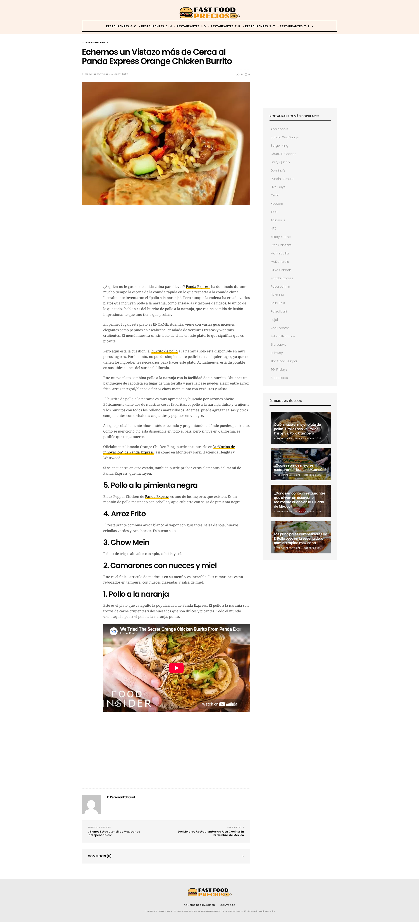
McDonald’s (280, 261)
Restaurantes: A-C (121, 26)
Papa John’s (280, 286)
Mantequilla (280, 253)
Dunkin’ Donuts (282, 179)
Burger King (279, 145)
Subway (277, 353)
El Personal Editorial (95, 74)
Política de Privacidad (199, 905)
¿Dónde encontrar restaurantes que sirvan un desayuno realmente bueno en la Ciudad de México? (300, 500)
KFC (273, 228)
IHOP (274, 212)
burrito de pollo (164, 351)
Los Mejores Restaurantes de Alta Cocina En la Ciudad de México (211, 833)
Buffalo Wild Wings (285, 137)
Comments (100, 856)
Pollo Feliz (278, 303)
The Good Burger (284, 361)
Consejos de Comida (95, 42)
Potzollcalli (279, 311)
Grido (275, 195)
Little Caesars (281, 245)
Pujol (274, 320)
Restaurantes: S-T (260, 26)
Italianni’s (278, 220)
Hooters (277, 203)
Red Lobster (280, 328)
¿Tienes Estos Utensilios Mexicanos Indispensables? (114, 833)
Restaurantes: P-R (225, 26)
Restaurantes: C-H (156, 26)
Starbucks (278, 344)
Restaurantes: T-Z (294, 26)
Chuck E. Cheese (283, 154)
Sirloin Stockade (283, 336)
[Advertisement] (176, 249)
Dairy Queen (280, 162)
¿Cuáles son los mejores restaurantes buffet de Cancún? (300, 467)
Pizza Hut (277, 295)
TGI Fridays (279, 369)
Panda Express (198, 287)
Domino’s (278, 170)
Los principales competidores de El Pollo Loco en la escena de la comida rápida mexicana (300, 538)
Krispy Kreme (281, 237)
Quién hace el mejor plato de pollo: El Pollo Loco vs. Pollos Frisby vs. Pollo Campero (297, 429)
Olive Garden (281, 270)
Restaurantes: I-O (191, 26)
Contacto (227, 905)
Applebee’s (279, 129)
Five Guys (278, 187)
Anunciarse (279, 378)
